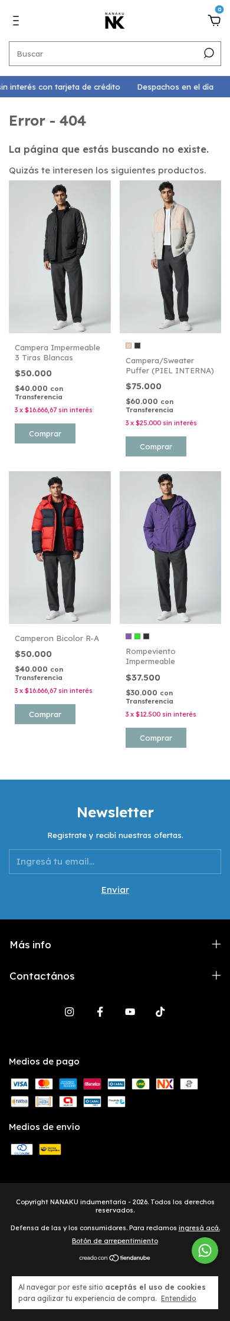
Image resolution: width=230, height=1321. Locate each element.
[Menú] (18, 22)
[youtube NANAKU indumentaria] (130, 1012)
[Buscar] (208, 53)
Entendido (178, 1298)
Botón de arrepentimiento (115, 1241)
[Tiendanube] (115, 1258)
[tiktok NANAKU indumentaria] (160, 1012)
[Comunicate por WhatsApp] (205, 1250)
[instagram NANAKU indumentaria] (69, 1012)
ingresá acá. (199, 1228)
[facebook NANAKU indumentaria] (100, 1012)
